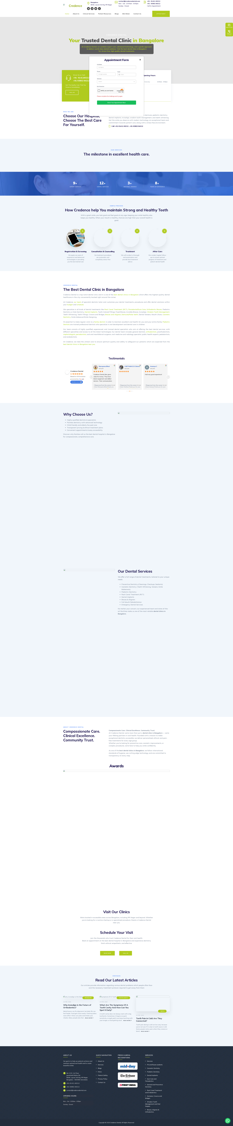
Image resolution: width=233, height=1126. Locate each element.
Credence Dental (76, 371)
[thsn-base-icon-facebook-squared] (88, 8)
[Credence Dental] (74, 5)
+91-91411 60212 (122, 126)
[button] (227, 1120)
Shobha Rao (129, 366)
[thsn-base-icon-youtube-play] (95, 8)
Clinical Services (89, 14)
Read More (88, 1018)
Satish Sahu (103, 366)
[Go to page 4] (131, 391)
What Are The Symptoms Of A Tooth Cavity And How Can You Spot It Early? (114, 1007)
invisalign (88, 997)
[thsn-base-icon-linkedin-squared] (92, 8)
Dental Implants (152, 1075)
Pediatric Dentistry (153, 1072)
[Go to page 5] (132, 391)
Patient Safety (103, 1075)
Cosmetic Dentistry (153, 1068)
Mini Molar (126, 14)
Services (100, 1065)
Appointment (161, 13)
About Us (76, 14)
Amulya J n (154, 366)
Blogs (117, 14)
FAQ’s (100, 1072)
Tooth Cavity (123, 997)
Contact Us (137, 14)
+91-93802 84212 (136, 126)
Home (67, 14)
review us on (75, 382)
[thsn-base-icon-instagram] (99, 8)
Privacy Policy (102, 1079)
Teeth (162, 1011)
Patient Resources (104, 14)
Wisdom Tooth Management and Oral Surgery (152, 1104)
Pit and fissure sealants (155, 1065)
